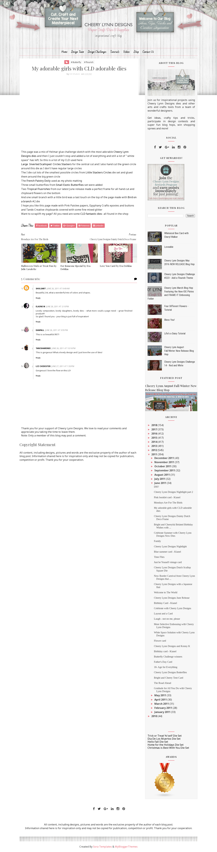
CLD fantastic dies (91, 214)
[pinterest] (184, 147)
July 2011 (160, 479)
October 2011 (163, 466)
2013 (154, 446)
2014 (154, 442)
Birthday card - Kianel (165, 651)
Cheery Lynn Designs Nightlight (170, 546)
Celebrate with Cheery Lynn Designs (172, 608)
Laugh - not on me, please (167, 618)
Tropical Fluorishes (38, 189)
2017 (154, 429)
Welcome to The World (165, 592)
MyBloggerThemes (126, 846)
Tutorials (114, 51)
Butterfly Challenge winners (168, 656)
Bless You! (169, 319)
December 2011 (164, 458)
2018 (154, 425)
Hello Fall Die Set (158, 741)
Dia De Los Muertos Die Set (164, 738)
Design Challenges (97, 51)
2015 (154, 437)
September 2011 (165, 470)
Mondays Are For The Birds (168, 502)
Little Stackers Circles (99, 172)
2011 (154, 454)
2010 (154, 716)
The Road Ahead (162, 683)
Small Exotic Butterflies (70, 185)
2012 (154, 450)
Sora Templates (102, 846)
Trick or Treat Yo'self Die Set (165, 735)
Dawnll (40, 330)
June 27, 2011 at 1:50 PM (62, 366)
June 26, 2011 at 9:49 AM (58, 288)
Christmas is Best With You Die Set (168, 747)
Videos (126, 51)
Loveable (168, 246)
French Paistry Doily (39, 180)
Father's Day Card (163, 661)
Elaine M (40, 306)
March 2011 (162, 703)
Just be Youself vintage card (168, 562)
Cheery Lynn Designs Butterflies (170, 672)
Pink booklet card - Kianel (167, 497)
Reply (38, 298)
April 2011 (160, 699)
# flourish (88, 62)
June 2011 (160, 483)
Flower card (160, 640)
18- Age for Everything (165, 667)
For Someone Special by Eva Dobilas (75, 267)
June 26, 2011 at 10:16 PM (63, 348)
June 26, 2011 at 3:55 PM (56, 330)
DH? (156, 486)
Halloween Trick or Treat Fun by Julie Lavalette (39, 267)
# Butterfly (76, 62)
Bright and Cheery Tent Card (168, 677)
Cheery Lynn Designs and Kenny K (172, 646)
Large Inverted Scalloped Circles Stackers (46, 164)
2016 (154, 433)
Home (64, 51)
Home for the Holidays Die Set (165, 744)
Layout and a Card (163, 613)
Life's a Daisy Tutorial (174, 333)
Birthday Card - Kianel (165, 603)
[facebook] (155, 147)
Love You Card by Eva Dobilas (116, 265)
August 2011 (162, 474)
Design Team (77, 51)
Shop (136, 51)
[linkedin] (173, 147)
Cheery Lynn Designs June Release (172, 597)
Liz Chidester (43, 366)
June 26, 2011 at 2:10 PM (57, 306)
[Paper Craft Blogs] (165, 780)
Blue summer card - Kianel (167, 551)
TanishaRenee (43, 348)
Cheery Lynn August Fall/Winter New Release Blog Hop (179, 351)
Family (157, 541)
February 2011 (163, 708)
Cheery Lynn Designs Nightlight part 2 (173, 492)
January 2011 (162, 712)
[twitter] (160, 147)
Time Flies (159, 557)
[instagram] (179, 147)
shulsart (41, 288)
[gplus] (167, 147)
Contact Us (148, 51)
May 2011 (160, 695)
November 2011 (164, 462)
